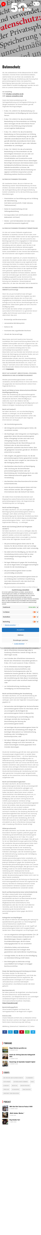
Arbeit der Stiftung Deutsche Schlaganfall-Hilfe (22, 1055)
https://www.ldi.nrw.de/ (10, 1003)
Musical (14, 1085)
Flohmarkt (29, 1078)
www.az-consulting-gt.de (14, 96)
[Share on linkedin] (16, 1032)
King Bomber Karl (14, 1120)
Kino (32, 1081)
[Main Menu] (3, 4)
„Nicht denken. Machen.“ (16, 1113)
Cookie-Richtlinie (19, 643)
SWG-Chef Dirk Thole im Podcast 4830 (20, 1106)
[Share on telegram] (33, 1032)
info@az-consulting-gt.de (14, 94)
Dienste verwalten (10, 625)
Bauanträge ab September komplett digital (22, 1062)
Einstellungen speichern (20, 640)
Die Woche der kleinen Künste (13, 1078)
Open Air (6, 1089)
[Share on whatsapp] (27, 1032)
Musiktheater (25, 1085)
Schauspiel (15, 1089)
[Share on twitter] (10, 1032)
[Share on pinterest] (21, 1032)
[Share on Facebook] (4, 1032)
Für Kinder (7, 1081)
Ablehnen (20, 635)
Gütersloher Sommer (21, 1081)
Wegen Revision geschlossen (18, 1048)
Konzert (6, 1085)
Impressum (10, 369)
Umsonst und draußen (11, 1093)
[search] (34, 4)
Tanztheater (27, 1089)
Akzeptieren (20, 630)
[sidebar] (38, 3)
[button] (38, 590)
